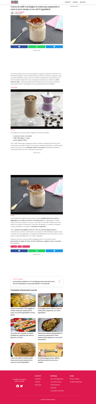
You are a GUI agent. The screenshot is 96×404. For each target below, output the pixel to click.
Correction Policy (55, 382)
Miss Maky (14, 87)
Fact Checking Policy (56, 379)
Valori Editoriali (55, 385)
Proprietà (53, 388)
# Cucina (14, 246)
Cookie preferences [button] (76, 382)
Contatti (37, 382)
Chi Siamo (38, 379)
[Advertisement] (37, 61)
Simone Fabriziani (20, 12)
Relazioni (82, 2)
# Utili (20, 246)
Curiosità (68, 2)
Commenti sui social (56, 391)
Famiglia (75, 2)
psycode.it (38, 385)
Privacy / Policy (74, 379)
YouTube (12, 129)
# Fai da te (26, 246)
